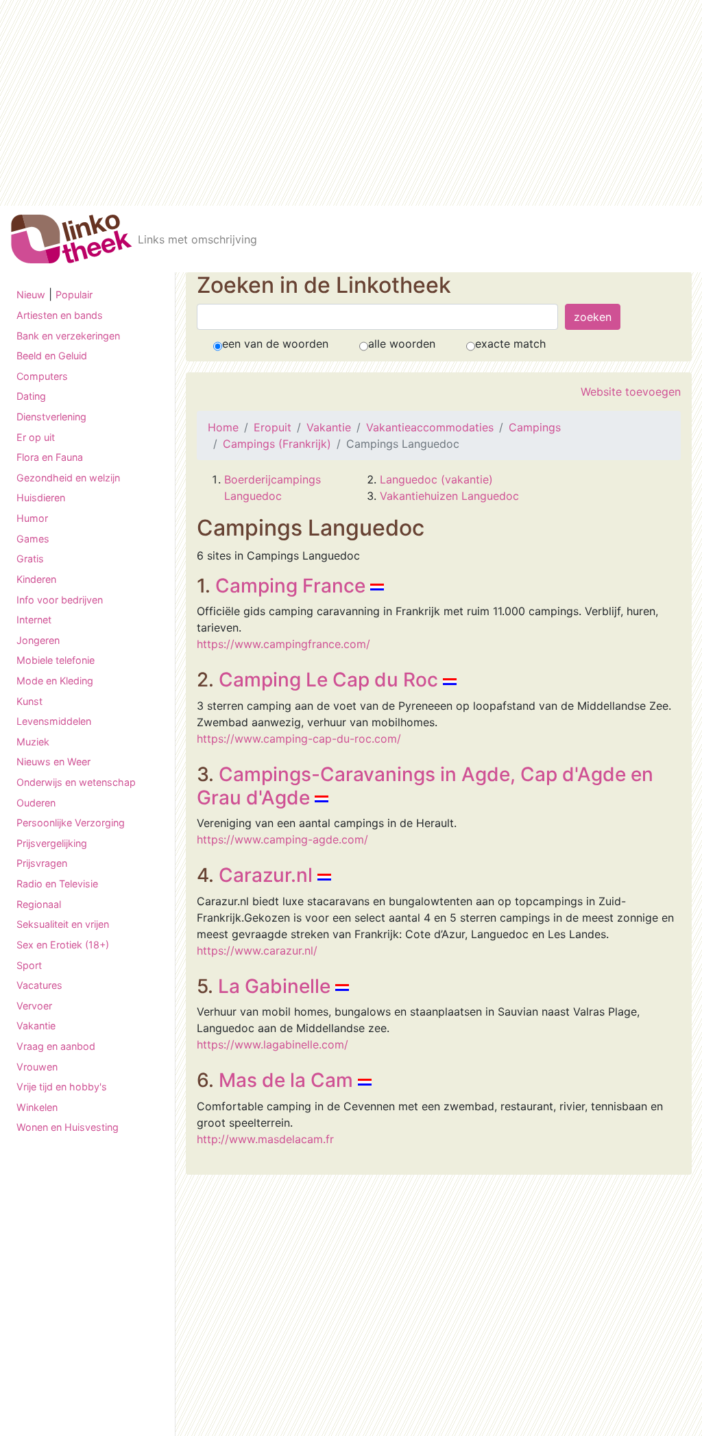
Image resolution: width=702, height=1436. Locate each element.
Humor (32, 518)
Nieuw (30, 294)
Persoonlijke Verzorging (70, 822)
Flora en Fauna (49, 457)
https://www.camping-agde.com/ (282, 839)
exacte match (510, 343)
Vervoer (34, 1006)
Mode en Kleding (54, 680)
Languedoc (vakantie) (436, 479)
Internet (33, 619)
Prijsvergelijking (51, 843)
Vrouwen (37, 1067)
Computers (42, 376)
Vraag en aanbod (55, 1046)
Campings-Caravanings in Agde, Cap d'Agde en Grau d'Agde (425, 786)
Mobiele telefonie (55, 660)
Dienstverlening (51, 416)
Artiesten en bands (59, 315)
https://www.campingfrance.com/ (283, 644)
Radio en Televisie (57, 883)
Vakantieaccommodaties (430, 427)
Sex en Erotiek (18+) (62, 944)
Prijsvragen (41, 863)
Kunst (29, 701)
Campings (535, 427)
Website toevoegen (631, 391)
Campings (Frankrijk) (277, 444)
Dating (31, 396)
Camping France (290, 585)
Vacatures (39, 985)
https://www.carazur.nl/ (257, 950)
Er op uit (35, 437)
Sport (29, 965)
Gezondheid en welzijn (68, 477)
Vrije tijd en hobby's (61, 1086)
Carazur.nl (266, 875)
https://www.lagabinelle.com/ (272, 1044)
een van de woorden (275, 343)
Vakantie (36, 1025)
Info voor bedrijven (59, 600)
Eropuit (272, 427)
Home (223, 427)
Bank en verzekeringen (68, 336)
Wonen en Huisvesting (67, 1127)
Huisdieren (40, 497)
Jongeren (38, 640)
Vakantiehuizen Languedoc (449, 496)
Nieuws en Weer (53, 761)
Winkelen (37, 1107)
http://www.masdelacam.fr (265, 1139)
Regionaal (38, 904)
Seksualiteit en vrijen (62, 924)
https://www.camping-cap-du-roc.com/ (299, 738)
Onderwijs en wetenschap (76, 782)
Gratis (30, 558)
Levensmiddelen (53, 721)
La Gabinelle (274, 986)
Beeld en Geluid (51, 355)
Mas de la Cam (286, 1080)
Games (32, 539)
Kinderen (36, 579)
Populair (74, 294)
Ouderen (36, 803)
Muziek (32, 741)
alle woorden (401, 343)
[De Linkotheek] (71, 239)
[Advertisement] (351, 103)
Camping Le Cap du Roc (328, 679)
